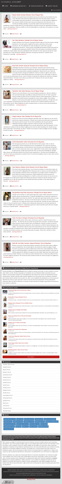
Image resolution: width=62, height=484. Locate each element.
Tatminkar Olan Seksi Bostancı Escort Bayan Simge (28, 91)
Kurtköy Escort (6, 387)
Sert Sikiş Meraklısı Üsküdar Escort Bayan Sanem (27, 40)
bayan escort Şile (33, 426)
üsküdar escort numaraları (50, 419)
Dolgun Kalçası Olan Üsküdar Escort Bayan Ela (26, 116)
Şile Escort (5, 403)
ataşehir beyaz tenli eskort (9, 424)
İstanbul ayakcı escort (29, 419)
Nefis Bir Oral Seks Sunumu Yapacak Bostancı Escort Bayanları (31, 243)
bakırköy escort (31, 477)
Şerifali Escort (6, 400)
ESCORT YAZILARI (52, 6)
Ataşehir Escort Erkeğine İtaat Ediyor (17, 309)
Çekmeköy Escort (7, 374)
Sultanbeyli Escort (7, 398)
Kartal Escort (6, 385)
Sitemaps (29, 479)
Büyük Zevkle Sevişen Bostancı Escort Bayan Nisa (27, 15)
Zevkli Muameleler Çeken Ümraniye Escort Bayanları (28, 142)
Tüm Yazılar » (31, 357)
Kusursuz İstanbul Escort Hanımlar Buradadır (19, 315)
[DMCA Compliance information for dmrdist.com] (8, 482)
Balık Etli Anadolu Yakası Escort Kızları (18, 349)
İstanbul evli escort (8, 421)
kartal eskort (18, 426)
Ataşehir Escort (7, 367)
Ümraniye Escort (15, 84)
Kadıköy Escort (7, 382)
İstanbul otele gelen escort (9, 419)
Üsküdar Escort (14, 59)
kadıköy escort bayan (18, 421)
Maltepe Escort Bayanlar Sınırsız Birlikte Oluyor (20, 303)
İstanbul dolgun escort (34, 424)
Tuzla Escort (6, 405)
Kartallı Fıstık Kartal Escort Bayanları (17, 329)
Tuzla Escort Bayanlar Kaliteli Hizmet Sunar (19, 336)
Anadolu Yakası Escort (8, 364)
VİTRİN (6, 6)
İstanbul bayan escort (39, 421)
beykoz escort (25, 426)
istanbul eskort (20, 419)
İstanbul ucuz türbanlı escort (52, 421)
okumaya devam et (12, 28)
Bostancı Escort (14, 33)
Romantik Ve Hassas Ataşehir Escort (17, 297)
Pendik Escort (6, 392)
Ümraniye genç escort (8, 429)
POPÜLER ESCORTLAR (37, 6)
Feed (33, 479)
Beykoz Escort (6, 369)
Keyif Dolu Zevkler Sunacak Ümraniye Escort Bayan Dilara (30, 65)
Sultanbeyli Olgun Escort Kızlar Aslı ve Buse (19, 290)
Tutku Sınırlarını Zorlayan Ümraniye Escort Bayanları (28, 218)
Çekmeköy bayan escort (9, 426)
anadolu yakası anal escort (22, 424)
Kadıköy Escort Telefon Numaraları (17, 322)
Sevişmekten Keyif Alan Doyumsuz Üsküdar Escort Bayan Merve (32, 192)
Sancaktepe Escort (8, 395)
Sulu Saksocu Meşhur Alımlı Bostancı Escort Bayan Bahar (30, 167)
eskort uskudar (44, 424)
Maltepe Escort (7, 390)
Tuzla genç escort (39, 419)
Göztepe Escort (7, 377)
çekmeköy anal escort (43, 426)
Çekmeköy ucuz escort (29, 421)
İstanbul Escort (11, 2)
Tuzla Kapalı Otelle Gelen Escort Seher (18, 343)
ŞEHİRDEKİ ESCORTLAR (19, 6)
